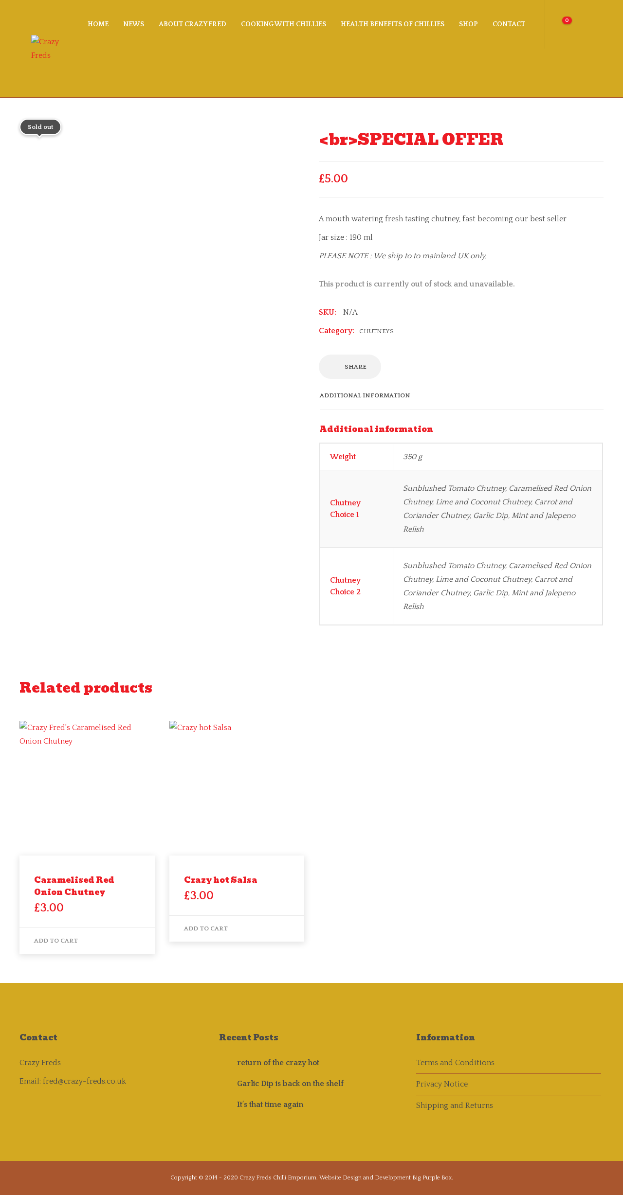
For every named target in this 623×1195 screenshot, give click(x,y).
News (133, 24)
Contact (509, 24)
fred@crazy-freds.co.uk (84, 1081)
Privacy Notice (442, 1084)
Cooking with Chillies (283, 24)
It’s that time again (270, 1104)
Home (98, 24)
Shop (468, 24)
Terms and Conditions (455, 1062)
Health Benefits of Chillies (392, 24)
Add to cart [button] (56, 940)
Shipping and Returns (454, 1105)
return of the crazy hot (278, 1062)
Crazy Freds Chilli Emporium (277, 1178)
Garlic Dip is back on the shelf (290, 1083)
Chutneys (376, 331)
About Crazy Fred (192, 24)
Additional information (365, 395)
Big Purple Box (432, 1178)
